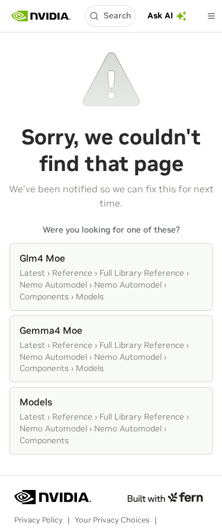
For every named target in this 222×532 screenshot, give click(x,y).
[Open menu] (211, 16)
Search (117, 15)
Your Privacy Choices (112, 520)
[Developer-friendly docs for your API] (165, 497)
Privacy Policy (38, 520)
